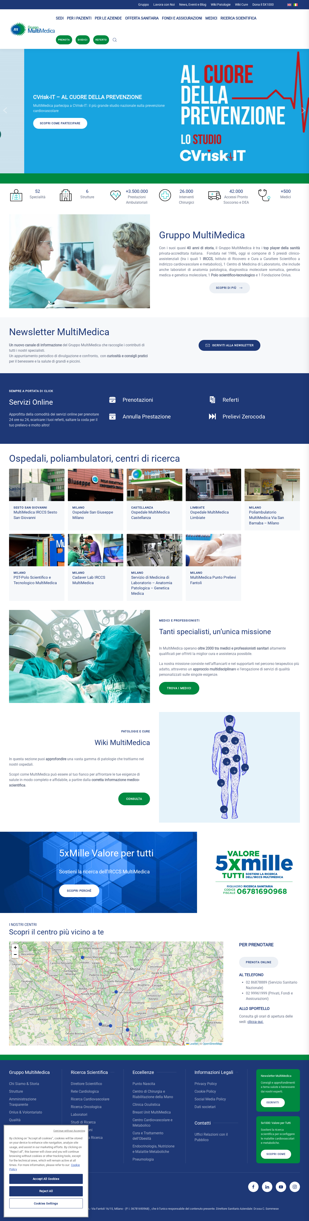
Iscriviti (272, 1102)
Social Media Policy (210, 1099)
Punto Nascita (144, 1084)
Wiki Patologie (221, 4)
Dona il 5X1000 (263, 4)
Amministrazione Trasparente (22, 1102)
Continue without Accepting (69, 1130)
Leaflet (193, 1043)
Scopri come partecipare (36, 123)
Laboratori (79, 1114)
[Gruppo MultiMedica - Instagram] (295, 1187)
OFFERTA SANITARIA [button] (142, 18)
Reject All (46, 1191)
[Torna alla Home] (32, 29)
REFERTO (101, 39)
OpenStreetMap (212, 1043)
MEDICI (211, 18)
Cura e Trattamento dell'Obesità (148, 1136)
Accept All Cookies (46, 1178)
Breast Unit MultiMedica (152, 1112)
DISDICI (83, 39)
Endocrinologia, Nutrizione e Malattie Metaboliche (153, 1149)
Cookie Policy (205, 1091)
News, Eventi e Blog (192, 4)
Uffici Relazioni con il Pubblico (211, 1137)
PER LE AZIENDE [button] (108, 18)
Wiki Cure (241, 4)
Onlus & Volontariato (25, 1112)
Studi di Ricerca (83, 1122)
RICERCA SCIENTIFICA (238, 18)
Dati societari (205, 1107)
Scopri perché (79, 890)
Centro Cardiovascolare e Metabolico (152, 1123)
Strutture (16, 1091)
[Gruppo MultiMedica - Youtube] (281, 1187)
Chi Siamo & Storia (24, 1084)
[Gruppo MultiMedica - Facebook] (253, 1187)
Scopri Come (275, 1153)
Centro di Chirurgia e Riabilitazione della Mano (153, 1094)
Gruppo (143, 4)
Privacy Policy (206, 1084)
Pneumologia (143, 1159)
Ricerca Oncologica (86, 1107)
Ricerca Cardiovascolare (90, 1099)
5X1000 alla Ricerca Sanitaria (87, 1140)
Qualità (15, 1120)
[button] (114, 40)
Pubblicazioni (82, 1130)
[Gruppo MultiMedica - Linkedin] (267, 1187)
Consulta (134, 798)
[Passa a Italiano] (296, 4)
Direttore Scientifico (86, 1084)
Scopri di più (226, 287)
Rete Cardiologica (85, 1091)
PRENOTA (64, 39)
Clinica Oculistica (146, 1104)
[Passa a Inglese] (289, 4)
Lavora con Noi (164, 4)
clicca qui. (255, 1022)
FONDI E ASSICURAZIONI (182, 18)
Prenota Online (258, 962)
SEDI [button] (60, 18)
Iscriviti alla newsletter (233, 345)
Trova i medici (179, 688)
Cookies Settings (46, 1203)
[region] (46, 1171)
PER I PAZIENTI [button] (79, 18)
